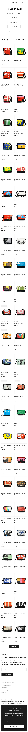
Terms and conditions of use (7, 682)
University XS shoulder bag (5, 346)
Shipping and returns (6, 685)
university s (14, 26)
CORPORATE (4, 697)
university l (14, 17)
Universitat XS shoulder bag (5, 322)
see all (14, 646)
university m (14, 22)
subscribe (14, 726)
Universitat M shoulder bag (5, 397)
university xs (14, 31)
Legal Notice (4, 687)
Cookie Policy (4, 690)
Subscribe (7, 674)
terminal (9, 13)
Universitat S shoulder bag (5, 61)
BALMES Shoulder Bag (19, 156)
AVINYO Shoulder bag (19, 371)
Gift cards (3, 692)
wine (20, 13)
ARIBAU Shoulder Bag (6, 203)
